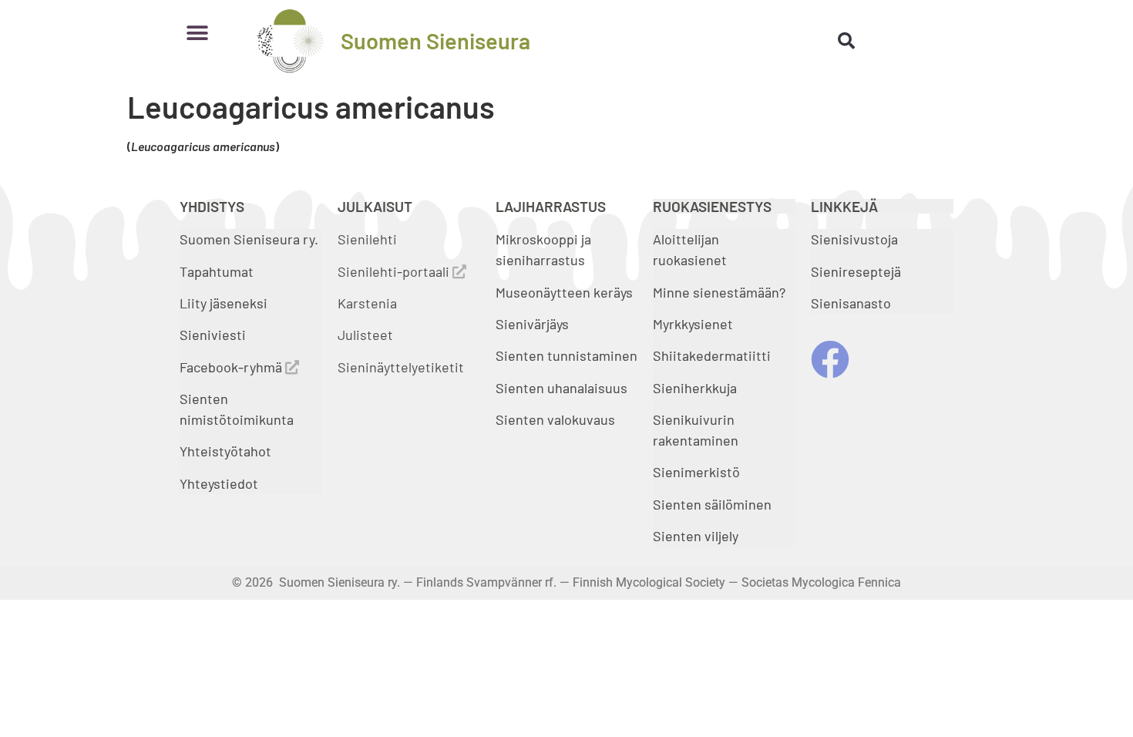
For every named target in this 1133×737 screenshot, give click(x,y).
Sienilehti (367, 239)
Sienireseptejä (856, 271)
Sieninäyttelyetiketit (401, 366)
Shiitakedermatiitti (712, 355)
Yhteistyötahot (225, 451)
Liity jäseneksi (223, 302)
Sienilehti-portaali (395, 271)
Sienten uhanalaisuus (561, 387)
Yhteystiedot (219, 483)
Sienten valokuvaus (555, 419)
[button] (197, 32)
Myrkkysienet (693, 323)
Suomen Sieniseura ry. (249, 239)
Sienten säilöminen (712, 504)
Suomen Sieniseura (435, 40)
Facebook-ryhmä (232, 366)
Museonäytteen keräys (564, 292)
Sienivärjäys (532, 323)
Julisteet (365, 334)
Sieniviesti (214, 334)
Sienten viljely (695, 535)
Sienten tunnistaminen (566, 355)
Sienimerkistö (696, 471)
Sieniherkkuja (695, 387)
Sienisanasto (851, 302)
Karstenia (367, 302)
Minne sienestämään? (719, 292)
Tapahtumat (217, 271)
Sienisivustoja (854, 239)
